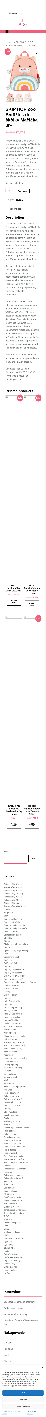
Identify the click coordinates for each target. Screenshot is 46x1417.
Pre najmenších (10, 1153)
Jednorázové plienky (13, 1026)
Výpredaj (8, 1242)
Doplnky (7, 966)
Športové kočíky (11, 1191)
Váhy (6, 1226)
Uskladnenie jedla (12, 1223)
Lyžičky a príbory (11, 1064)
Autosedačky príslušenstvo (15, 906)
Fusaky (7, 992)
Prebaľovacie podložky (14, 1159)
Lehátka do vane (11, 1061)
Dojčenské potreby (12, 1261)
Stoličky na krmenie (12, 1197)
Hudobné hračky (11, 1020)
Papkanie (8, 1118)
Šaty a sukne (9, 1185)
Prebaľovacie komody (13, 1156)
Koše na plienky (11, 1052)
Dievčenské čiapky (12, 957)
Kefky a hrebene (11, 1030)
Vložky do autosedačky (14, 1238)
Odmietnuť (23, 1399)
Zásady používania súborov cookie (11, 1413)
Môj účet (8, 1342)
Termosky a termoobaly (14, 1213)
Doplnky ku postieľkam (14, 970)
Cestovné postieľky (12, 932)
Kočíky (7, 1251)
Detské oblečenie (11, 1254)
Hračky (16, 42)
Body (6, 916)
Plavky (7, 1124)
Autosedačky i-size (12, 903)
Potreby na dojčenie (12, 1140)
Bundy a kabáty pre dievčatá (16, 928)
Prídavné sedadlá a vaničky (16, 1162)
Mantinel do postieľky (13, 1068)
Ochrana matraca (11, 1096)
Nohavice (8, 1090)
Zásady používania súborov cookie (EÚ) (21, 1322)
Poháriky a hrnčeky (12, 1134)
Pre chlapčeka (10, 1150)
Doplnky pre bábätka (13, 973)
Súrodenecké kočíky (12, 1204)
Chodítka (8, 938)
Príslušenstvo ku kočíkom (15, 1169)
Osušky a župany (11, 1115)
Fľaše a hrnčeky (11, 989)
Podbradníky (9, 1131)
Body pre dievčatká (12, 922)
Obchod (7, 1361)
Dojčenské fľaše (11, 963)
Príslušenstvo (10, 1166)
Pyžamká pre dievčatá (13, 1178)
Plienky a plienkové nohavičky (17, 1128)
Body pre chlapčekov (13, 919)
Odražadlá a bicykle (12, 1102)
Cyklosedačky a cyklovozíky (16, 950)
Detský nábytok (10, 1267)
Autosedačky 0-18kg (13, 887)
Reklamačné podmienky (15, 1314)
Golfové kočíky (10, 995)
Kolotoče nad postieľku (14, 1042)
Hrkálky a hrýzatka (12, 1017)
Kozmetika (8, 1055)
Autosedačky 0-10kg (13, 884)
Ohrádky (7, 1109)
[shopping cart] (20, 24)
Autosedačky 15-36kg (13, 894)
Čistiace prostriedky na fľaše (16, 944)
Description (15, 209)
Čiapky (7, 941)
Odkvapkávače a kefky (13, 1099)
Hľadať (7, 851)
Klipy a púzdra (10, 1033)
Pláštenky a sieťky (12, 1121)
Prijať (23, 1393)
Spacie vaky (9, 1188)
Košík (6, 1355)
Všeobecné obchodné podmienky (20, 1302)
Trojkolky (8, 1219)
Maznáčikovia (10, 1074)
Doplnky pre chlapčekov (14, 976)
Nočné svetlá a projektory (15, 1087)
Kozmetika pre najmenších (15, 1058)
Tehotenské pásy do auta (15, 1210)
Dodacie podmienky (13, 1308)
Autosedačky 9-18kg (13, 897)
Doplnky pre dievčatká (13, 979)
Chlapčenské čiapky (12, 935)
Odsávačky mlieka (12, 1106)
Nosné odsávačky (11, 1093)
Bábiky (7, 909)
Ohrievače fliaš (10, 1112)
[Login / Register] (23, 21)
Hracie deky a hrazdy (13, 1007)
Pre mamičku (9, 1270)
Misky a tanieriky (11, 1077)
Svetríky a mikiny (11, 1207)
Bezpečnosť (9, 913)
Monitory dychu (10, 1083)
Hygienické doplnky (12, 1023)
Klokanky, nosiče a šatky (14, 1036)
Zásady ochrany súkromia (32, 1413)
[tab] (15, 209)
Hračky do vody (10, 1011)
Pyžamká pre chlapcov (14, 1175)
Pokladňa (8, 1349)
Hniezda (7, 998)
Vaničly (7, 1229)
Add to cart (22, 191)
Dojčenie (8, 960)
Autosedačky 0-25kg (13, 890)
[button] (42, 1367)
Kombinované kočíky (13, 1049)
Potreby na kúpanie (12, 1144)
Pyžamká (8, 1172)
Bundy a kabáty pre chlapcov (16, 925)
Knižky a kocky (10, 1039)
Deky (6, 954)
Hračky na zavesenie (13, 1014)
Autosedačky (9, 1264)
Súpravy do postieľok (13, 1200)
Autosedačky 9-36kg (13, 900)
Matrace (7, 1071)
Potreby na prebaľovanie (14, 1147)
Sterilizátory (9, 1194)
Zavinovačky (9, 1248)
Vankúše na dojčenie (13, 1232)
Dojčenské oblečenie (13, 1257)
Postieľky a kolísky (12, 1137)
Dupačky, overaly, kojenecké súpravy (20, 982)
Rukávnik (8, 1181)
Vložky (7, 1235)
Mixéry (7, 1080)
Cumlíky (7, 947)
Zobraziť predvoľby (23, 1406)
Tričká (6, 1216)
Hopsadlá (8, 1004)
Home (8, 42)
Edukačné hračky (11, 985)
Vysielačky (8, 1245)
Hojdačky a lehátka (12, 1001)
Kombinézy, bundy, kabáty (15, 1045)
